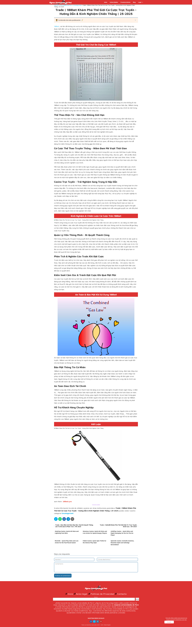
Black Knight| (107, 624)
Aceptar (169, 622)
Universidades (114, 2)
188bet (56, 26)
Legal (139, 2)
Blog (134, 2)
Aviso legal (82, 594)
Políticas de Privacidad (103, 594)
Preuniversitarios (125, 2)
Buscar (96, 597)
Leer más (184, 619)
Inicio (105, 2)
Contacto (122, 594)
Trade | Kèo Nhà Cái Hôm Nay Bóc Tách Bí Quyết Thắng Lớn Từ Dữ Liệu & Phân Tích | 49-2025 (74, 525)
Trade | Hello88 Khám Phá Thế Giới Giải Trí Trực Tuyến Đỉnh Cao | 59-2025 (118, 525)
